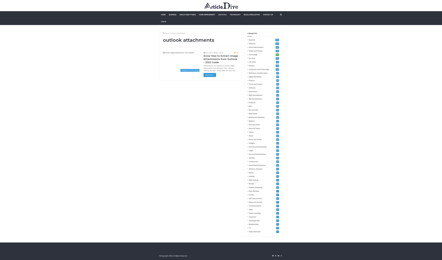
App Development (255, 99)
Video (251, 209)
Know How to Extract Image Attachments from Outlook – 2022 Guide (221, 59)
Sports (251, 173)
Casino (251, 132)
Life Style (222, 15)
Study (251, 136)
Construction (253, 161)
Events (251, 195)
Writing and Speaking (256, 117)
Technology (235, 15)
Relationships (254, 224)
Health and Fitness (188, 15)
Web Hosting (253, 180)
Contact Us (268, 15)
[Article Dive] (221, 5)
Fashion (251, 66)
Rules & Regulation (252, 15)
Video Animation (255, 232)
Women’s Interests (255, 169)
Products (252, 102)
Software (252, 88)
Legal (251, 150)
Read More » (209, 75)
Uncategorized (254, 221)
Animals (251, 176)
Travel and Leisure (255, 84)
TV (250, 228)
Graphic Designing (255, 187)
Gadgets (252, 143)
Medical (251, 121)
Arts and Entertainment (257, 154)
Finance (252, 80)
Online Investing (255, 213)
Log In (163, 21)
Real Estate (253, 114)
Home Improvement (207, 15)
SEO (250, 106)
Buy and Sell (253, 110)
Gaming (251, 158)
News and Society (255, 202)
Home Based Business (257, 165)
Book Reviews (254, 191)
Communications (255, 206)
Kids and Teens (254, 128)
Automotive (253, 91)
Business (172, 15)
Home (163, 15)
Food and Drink (254, 125)
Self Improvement (255, 198)
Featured (252, 43)
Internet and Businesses (258, 147)
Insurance (252, 217)
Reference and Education (258, 73)
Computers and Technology (259, 69)
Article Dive (209, 53)
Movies (251, 184)
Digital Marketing (255, 77)
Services (252, 58)
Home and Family (255, 139)
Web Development (255, 95)
